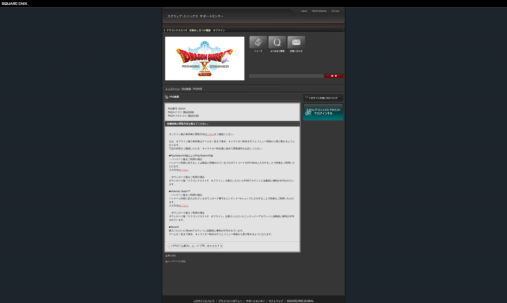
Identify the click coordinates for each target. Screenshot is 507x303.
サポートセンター (255, 300)
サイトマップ (276, 300)
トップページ (172, 88)
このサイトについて (204, 300)
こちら (210, 134)
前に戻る (172, 255)
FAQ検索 (186, 88)
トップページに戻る (177, 261)
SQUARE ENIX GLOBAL (300, 300)
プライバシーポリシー (230, 300)
